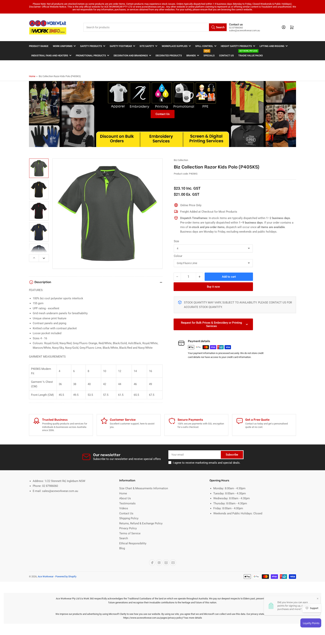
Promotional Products (91, 55)
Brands (191, 55)
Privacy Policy (128, 528)
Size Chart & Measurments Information (143, 488)
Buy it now (213, 286)
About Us (125, 498)
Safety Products (91, 46)
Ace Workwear (45, 576)
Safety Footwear (121, 46)
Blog (122, 548)
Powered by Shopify (65, 576)
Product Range (38, 46)
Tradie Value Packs (250, 54)
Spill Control (204, 46)
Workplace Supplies (175, 46)
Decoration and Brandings (131, 55)
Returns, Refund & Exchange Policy (140, 523)
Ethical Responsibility (132, 543)
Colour (178, 256)
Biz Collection (181, 160)
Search (123, 538)
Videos (123, 508)
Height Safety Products (236, 46)
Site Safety (147, 46)
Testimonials (127, 503)
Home (32, 76)
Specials (209, 54)
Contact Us (226, 55)
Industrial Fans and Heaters (49, 55)
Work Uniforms (62, 46)
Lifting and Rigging (272, 46)
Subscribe (232, 454)
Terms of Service (129, 533)
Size (176, 241)
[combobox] (155, 27)
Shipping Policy (128, 518)
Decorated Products (169, 55)
